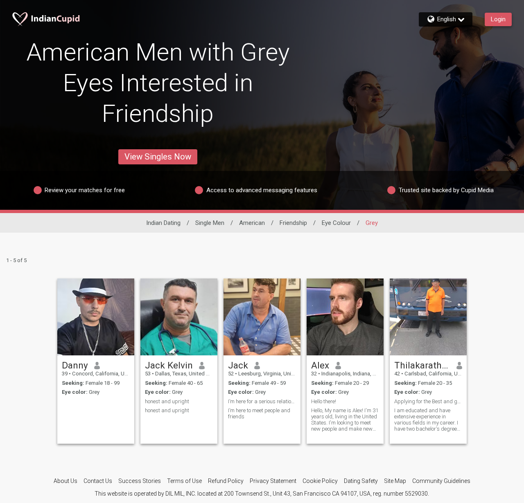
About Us (65, 481)
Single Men (209, 223)
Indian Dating (163, 223)
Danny (75, 365)
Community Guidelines (441, 481)
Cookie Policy (320, 481)
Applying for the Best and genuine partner (428, 401)
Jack (238, 365)
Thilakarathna (422, 365)
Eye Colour (336, 223)
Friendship (293, 223)
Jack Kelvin (169, 365)
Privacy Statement (273, 481)
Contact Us (98, 481)
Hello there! (323, 401)
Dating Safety (361, 481)
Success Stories (139, 481)
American (252, 223)
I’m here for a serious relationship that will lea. (262, 401)
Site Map (395, 481)
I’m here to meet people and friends (259, 413)
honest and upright (167, 401)
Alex (320, 365)
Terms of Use (184, 481)
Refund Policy (226, 481)
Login (498, 19)
